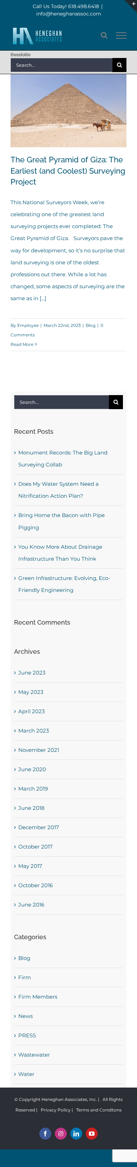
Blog (91, 325)
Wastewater (34, 1054)
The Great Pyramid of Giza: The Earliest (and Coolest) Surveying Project (68, 171)
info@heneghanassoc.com (68, 14)
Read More (22, 344)
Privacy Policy (56, 1110)
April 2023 (31, 711)
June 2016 (31, 904)
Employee (28, 325)
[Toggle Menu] (121, 35)
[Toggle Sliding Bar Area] (130, 6)
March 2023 (33, 730)
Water (26, 1074)
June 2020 (32, 769)
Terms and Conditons (99, 1110)
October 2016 (35, 885)
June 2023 (31, 672)
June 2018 (31, 808)
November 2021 (38, 750)
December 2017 (38, 827)
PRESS (27, 1035)
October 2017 (35, 846)
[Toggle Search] (104, 35)
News (25, 1016)
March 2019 (33, 788)
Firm (24, 977)
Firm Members (37, 996)
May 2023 (30, 692)
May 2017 (30, 866)
